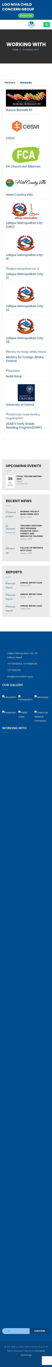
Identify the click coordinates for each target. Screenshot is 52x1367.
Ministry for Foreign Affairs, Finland (25, 359)
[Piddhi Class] (26, 718)
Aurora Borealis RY (19, 110)
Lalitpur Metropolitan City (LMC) (24, 225)
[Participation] (26, 702)
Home (15, 49)
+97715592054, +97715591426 (22, 663)
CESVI (10, 138)
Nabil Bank (14, 376)
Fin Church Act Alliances (23, 166)
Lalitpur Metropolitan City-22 (25, 308)
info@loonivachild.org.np (20, 676)
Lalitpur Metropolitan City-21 (25, 276)
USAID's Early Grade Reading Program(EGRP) (24, 426)
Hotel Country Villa (19, 195)
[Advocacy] (42, 702)
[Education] (9, 702)
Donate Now (26, 15)
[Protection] (9, 718)
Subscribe (39, 1331)
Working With (14, 728)
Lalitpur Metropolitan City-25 (25, 340)
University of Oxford (20, 405)
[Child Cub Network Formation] (42, 718)
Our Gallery (12, 685)
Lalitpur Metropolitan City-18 (25, 257)
